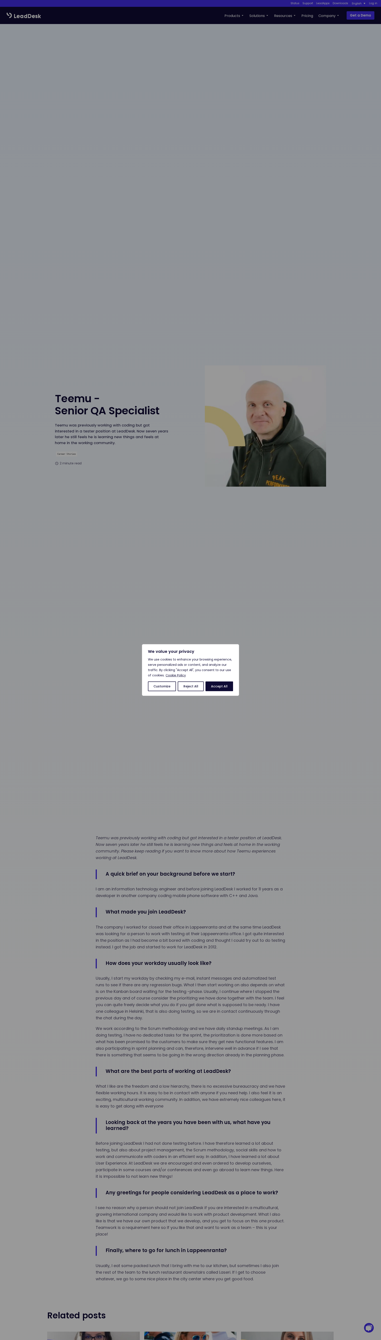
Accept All (219, 686)
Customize (161, 686)
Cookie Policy (176, 675)
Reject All (190, 686)
